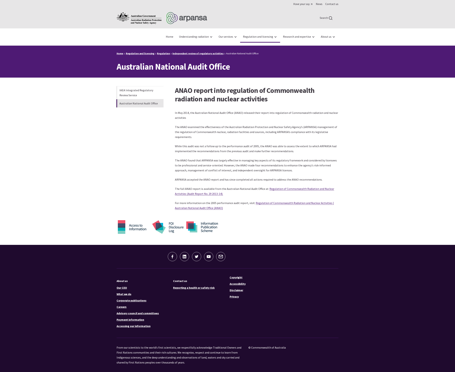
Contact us (180, 281)
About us (122, 281)
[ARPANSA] (162, 18)
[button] (172, 256)
